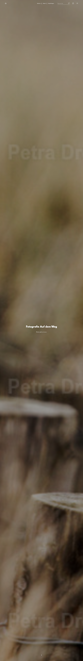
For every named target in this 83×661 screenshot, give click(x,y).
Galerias (39, 3)
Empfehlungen (51, 3)
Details (44, 3)
